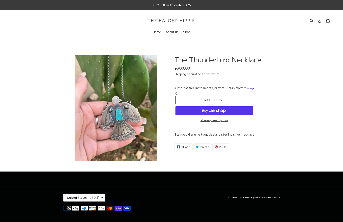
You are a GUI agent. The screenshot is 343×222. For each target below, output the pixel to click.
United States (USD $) (83, 197)
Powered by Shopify (269, 197)
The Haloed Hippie (171, 20)
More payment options (214, 120)
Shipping (180, 74)
